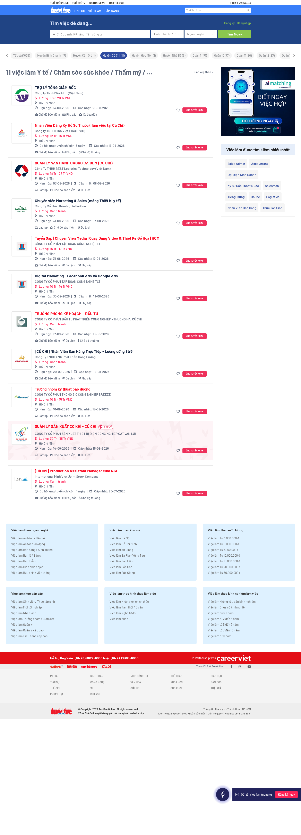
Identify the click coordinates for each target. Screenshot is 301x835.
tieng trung (236, 197)
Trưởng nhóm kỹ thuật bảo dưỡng (63, 389)
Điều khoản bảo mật (193, 713)
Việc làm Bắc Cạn (121, 567)
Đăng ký (229, 23)
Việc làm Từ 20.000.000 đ (224, 567)
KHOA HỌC (177, 682)
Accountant (259, 163)
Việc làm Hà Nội (120, 538)
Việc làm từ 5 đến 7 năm (223, 624)
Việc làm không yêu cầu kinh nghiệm (232, 601)
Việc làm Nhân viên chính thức (129, 601)
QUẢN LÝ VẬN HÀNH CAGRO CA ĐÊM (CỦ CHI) (74, 163)
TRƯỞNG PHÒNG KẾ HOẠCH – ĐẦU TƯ (66, 313)
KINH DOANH (97, 676)
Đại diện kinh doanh (241, 175)
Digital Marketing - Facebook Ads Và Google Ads (76, 276)
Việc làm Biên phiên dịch (27, 567)
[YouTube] (249, 666)
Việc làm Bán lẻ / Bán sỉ (26, 555)
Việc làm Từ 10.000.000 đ (224, 555)
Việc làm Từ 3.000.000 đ (223, 538)
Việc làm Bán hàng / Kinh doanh (32, 549)
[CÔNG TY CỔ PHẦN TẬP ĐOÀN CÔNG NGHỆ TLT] (21, 246)
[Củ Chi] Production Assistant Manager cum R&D (77, 471)
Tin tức (79, 11)
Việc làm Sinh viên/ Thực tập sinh (33, 601)
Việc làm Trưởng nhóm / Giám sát (32, 619)
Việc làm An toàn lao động (28, 544)
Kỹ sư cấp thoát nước (243, 186)
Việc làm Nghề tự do (123, 613)
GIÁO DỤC (216, 676)
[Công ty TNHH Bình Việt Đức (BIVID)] (21, 133)
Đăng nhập (244, 23)
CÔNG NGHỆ (97, 682)
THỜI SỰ (54, 682)
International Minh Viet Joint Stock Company (66, 476)
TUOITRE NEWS (97, 2)
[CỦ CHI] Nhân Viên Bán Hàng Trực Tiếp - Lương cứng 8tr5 (83, 351)
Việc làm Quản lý (22, 624)
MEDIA (54, 676)
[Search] (248, 10)
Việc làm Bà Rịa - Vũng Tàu (127, 555)
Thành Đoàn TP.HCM (239, 709)
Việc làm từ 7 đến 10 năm (224, 630)
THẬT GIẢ (216, 688)
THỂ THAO (176, 676)
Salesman (272, 186)
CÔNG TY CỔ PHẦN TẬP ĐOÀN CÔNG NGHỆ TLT (67, 244)
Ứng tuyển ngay (194, 110)
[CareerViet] (233, 658)
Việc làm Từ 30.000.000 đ (224, 572)
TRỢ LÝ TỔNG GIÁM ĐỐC (55, 87)
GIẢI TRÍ (134, 688)
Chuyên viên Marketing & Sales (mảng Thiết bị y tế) (78, 200)
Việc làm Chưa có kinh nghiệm (227, 607)
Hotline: (237, 713)
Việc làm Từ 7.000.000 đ (223, 549)
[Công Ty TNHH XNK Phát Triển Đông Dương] (21, 359)
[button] (179, 110)
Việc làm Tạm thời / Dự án (126, 607)
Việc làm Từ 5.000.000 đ (223, 544)
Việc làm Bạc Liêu (121, 561)
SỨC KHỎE (177, 688)
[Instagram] (240, 666)
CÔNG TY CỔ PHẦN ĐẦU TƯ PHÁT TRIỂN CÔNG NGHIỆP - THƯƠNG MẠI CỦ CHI (88, 319)
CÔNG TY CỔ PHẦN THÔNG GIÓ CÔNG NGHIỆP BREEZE (73, 394)
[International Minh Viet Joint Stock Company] (21, 479)
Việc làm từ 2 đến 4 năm (223, 619)
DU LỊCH (95, 694)
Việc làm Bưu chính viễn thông (30, 572)
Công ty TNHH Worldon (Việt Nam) (59, 93)
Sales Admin (236, 163)
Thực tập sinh (273, 208)
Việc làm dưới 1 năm (220, 613)
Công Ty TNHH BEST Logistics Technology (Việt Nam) (73, 168)
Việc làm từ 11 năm (219, 636)
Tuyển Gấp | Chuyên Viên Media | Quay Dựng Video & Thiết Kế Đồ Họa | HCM (97, 238)
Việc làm (94, 11)
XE (92, 688)
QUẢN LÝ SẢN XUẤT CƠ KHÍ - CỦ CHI (65, 426)
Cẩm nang (111, 11)
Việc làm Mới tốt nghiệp (26, 607)
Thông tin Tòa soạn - (215, 709)
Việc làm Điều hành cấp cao (29, 636)
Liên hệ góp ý (215, 713)
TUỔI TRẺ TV (78, 2)
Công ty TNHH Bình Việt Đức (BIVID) (60, 131)
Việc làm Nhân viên (23, 613)
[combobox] (100, 34)
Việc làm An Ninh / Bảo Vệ (28, 538)
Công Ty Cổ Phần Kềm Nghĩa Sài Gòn (60, 206)
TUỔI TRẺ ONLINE (59, 2)
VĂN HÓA (135, 682)
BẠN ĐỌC (216, 682)
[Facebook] (231, 666)
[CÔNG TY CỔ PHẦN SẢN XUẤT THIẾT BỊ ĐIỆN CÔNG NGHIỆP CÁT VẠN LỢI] (21, 434)
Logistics (273, 197)
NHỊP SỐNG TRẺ (139, 676)
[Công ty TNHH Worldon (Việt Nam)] (21, 95)
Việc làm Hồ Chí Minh (123, 544)
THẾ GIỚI (55, 688)
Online (255, 197)
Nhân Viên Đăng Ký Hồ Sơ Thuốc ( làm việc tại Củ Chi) (79, 125)
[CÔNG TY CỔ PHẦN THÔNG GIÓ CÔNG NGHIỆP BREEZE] (21, 397)
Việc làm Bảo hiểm (23, 561)
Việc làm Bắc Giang (122, 572)
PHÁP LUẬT (56, 694)
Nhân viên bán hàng (241, 208)
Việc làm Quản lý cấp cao (27, 630)
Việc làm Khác (119, 619)
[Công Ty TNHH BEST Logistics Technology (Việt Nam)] (21, 171)
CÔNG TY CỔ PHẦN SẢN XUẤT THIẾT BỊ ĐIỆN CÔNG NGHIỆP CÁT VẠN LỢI (85, 433)
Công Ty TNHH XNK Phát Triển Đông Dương (65, 357)
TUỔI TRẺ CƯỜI (116, 2)
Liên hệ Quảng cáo (169, 713)
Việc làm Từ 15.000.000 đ (224, 561)
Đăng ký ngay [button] (286, 794)
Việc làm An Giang (121, 549)
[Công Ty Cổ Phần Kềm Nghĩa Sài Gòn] (21, 209)
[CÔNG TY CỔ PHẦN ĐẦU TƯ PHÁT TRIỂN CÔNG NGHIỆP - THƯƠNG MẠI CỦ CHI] (21, 322)
